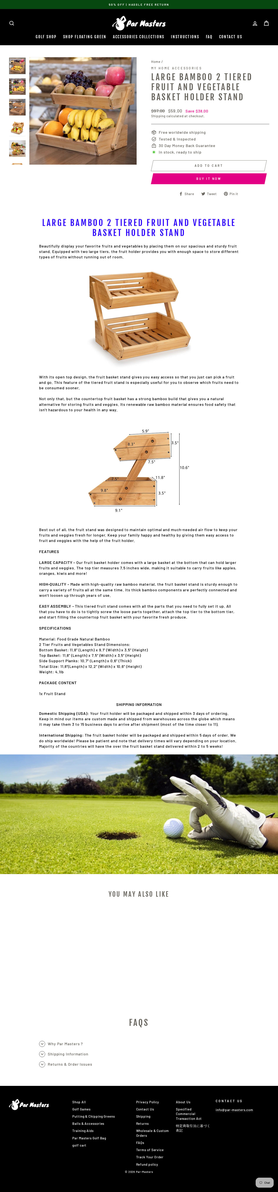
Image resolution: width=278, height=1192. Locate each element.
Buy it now (209, 179)
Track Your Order (150, 1157)
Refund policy (147, 1164)
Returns (142, 1123)
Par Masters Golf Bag (89, 1138)
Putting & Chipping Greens (93, 1116)
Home (156, 62)
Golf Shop (46, 36)
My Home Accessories (176, 68)
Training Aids (83, 1131)
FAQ (209, 36)
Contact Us (230, 36)
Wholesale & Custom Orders (152, 1133)
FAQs (140, 1143)
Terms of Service (150, 1150)
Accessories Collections (138, 36)
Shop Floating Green (84, 36)
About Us (183, 1102)
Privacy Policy (147, 1102)
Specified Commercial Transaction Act (189, 1113)
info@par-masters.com (234, 1110)
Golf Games (81, 1109)
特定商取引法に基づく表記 (193, 1128)
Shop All (79, 1102)
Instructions (185, 36)
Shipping (158, 116)
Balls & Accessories (88, 1123)
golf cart (79, 1145)
